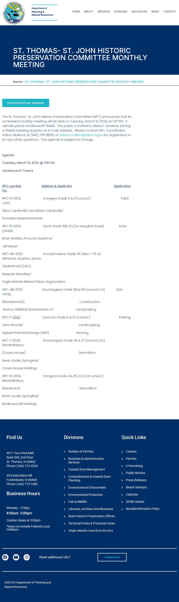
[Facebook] (5, 557)
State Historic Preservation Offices (91, 516)
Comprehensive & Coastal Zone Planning (89, 478)
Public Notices (135, 473)
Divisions (120, 11)
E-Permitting (134, 466)
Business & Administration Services (86, 460)
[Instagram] (27, 557)
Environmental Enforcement (87, 487)
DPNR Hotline (135, 501)
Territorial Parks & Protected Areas (91, 523)
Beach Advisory (136, 487)
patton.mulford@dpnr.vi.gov (81, 135)
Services (103, 11)
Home (76, 11)
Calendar (132, 494)
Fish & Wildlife (77, 501)
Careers (131, 451)
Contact (170, 11)
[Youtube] (16, 557)
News (155, 11)
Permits (131, 458)
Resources (139, 11)
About (88, 11)
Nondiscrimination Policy (143, 508)
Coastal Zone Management (86, 469)
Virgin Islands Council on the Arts (90, 530)
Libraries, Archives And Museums (90, 509)
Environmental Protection (85, 494)
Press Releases (136, 480)
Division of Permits (80, 451)
